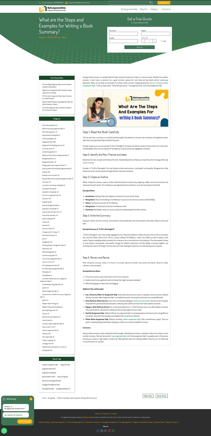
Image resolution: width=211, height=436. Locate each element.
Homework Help (47, 228)
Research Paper (159, 422)
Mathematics (46, 249)
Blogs (114, 414)
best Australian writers (48, 377)
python (44, 288)
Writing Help (45, 350)
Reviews (97, 414)
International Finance (48, 235)
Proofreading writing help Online (51, 284)
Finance (44, 222)
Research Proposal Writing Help (51, 307)
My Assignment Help (48, 389)
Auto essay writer (47, 148)
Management (46, 242)
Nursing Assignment (125, 422)
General (44, 225)
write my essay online (142, 301)
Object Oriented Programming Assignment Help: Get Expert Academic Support (57, 103)
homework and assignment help (51, 381)
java (43, 239)
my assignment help (119, 336)
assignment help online (48, 369)
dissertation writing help (49, 192)
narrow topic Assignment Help (51, 259)
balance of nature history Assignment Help (54, 155)
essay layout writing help (49, 209)
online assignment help (131, 319)
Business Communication (49, 175)
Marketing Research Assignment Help (53, 245)
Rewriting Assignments (48, 310)
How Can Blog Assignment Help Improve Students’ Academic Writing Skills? (57, 85)
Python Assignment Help (49, 291)
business (44, 172)
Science (44, 314)
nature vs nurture (47, 262)
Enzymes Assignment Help (50, 205)
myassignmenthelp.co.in (63, 389)
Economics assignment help (50, 195)
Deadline (111, 38)
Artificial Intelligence (48, 139)
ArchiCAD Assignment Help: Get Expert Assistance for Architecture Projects (56, 109)
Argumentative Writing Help (50, 135)
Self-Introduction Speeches (50, 317)
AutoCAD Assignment (48, 152)
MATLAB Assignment (48, 252)
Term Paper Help (47, 337)
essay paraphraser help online (51, 212)
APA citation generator (48, 132)
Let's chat (23, 421)
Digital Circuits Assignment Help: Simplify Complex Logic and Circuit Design (57, 91)
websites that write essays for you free (53, 347)
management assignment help (51, 385)
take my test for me (48, 327)
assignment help (65, 365)
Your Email (112, 30)
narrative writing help (48, 255)
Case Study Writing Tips (58, 422)
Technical (45, 334)
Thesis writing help (47, 340)
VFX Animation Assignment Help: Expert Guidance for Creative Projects (57, 97)
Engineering (45, 202)
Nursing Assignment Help (49, 265)
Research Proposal (171, 422)
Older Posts (148, 396)
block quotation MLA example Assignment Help (56, 168)
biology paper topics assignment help (53, 165)
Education (45, 199)
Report (44, 300)
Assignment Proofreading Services (52, 145)
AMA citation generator (49, 125)
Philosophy (45, 272)
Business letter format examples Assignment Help (56, 179)
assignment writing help (49, 373)
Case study (45, 182)
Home (44, 398)
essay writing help (47, 219)
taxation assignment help (49, 330)
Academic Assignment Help (50, 365)
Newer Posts (161, 396)
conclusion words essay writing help (52, 185)
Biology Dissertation (48, 158)
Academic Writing (43, 422)
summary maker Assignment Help (52, 324)
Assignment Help (47, 142)
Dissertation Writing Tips (93, 422)
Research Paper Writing (49, 303)
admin (63, 37)
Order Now (163, 3)
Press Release (46, 275)
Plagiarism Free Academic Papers (143, 422)
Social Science (46, 320)
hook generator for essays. (50, 232)
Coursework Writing (48, 189)
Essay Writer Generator (49, 215)
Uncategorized (46, 344)
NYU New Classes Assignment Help (52, 269)
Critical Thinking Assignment (75, 422)
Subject (143, 30)
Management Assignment (109, 422)
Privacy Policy (106, 414)
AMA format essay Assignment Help (52, 129)
